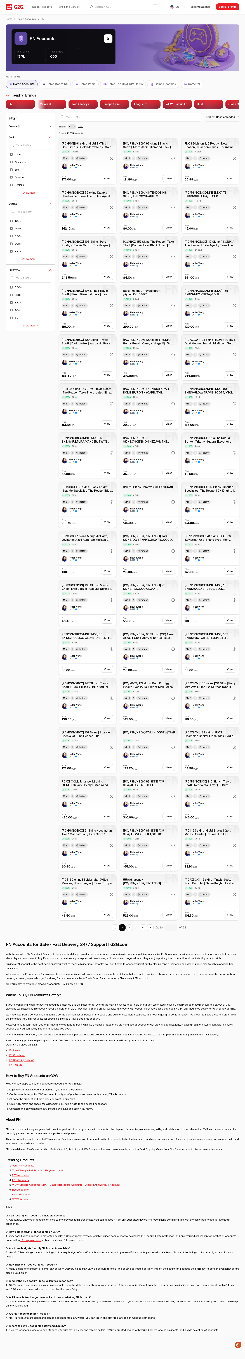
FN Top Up (15, 1065)
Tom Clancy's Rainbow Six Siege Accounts (38, 1170)
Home (9, 19)
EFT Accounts (20, 1175)
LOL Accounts (20, 1180)
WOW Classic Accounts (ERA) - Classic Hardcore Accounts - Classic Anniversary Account (66, 1184)
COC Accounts (21, 1194)
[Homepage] (15, 6)
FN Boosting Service (21, 1060)
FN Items (14, 1050)
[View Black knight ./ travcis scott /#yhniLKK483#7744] (149, 308)
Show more (29, 192)
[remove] (74, 126)
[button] (72, 126)
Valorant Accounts (23, 1165)
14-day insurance (30, 1240)
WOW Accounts (21, 1199)
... (136, 927)
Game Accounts (26, 19)
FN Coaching (17, 1055)
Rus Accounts (20, 1189)
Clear (80, 126)
